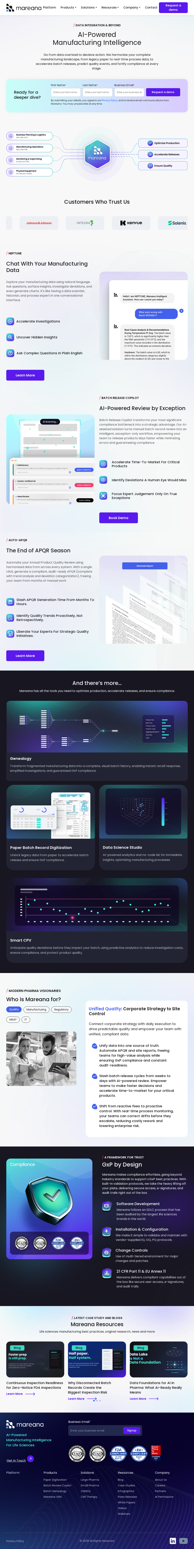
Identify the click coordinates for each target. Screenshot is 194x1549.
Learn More (25, 375)
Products (67, 7)
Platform (49, 7)
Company (130, 7)
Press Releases (127, 1497)
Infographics (126, 1491)
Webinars (124, 1514)
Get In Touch (16, 1460)
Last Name (90, 85)
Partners (160, 1491)
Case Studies (126, 1485)
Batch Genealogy (55, 1491)
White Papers (126, 1502)
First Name (58, 85)
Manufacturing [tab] (36, 1009)
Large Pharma (90, 1480)
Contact (151, 7)
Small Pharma (90, 1485)
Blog (120, 1480)
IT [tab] (26, 1019)
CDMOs (86, 1491)
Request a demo (173, 7)
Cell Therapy (89, 1497)
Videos (122, 1508)
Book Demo (118, 517)
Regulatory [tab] (61, 1009)
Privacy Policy (109, 100)
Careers (160, 1485)
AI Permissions (164, 1497)
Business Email (124, 85)
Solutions (88, 7)
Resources (109, 7)
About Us (161, 1480)
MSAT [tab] (13, 1019)
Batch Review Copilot (57, 1485)
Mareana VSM (53, 1497)
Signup (131, 1430)
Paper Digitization (55, 1480)
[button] (94, 1400)
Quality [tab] (14, 1009)
